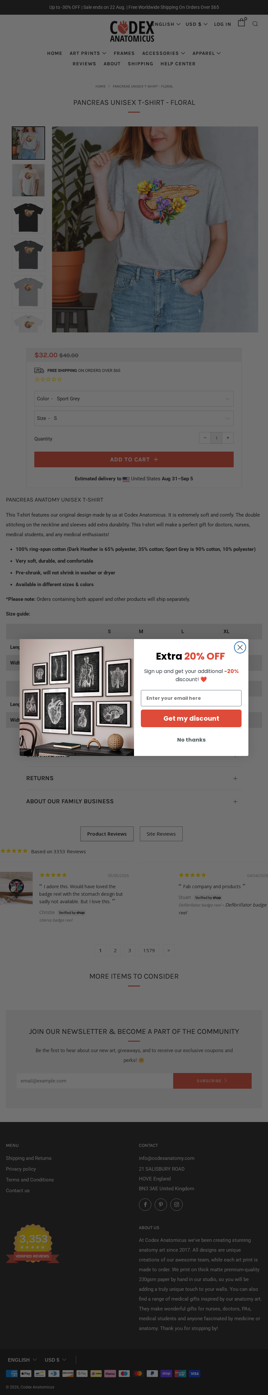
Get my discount (191, 718)
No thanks (191, 740)
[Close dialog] (240, 647)
